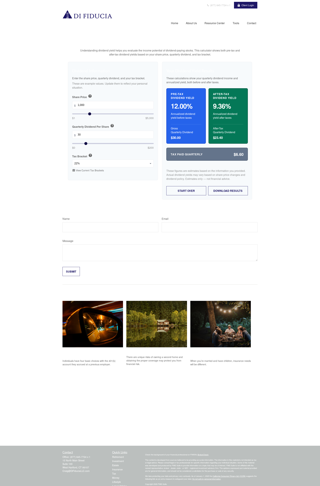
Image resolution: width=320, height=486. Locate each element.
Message (67, 241)
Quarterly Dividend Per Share (93, 126)
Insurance (117, 469)
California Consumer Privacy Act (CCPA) (229, 476)
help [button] (90, 96)
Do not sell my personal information (206, 479)
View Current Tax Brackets (88, 170)
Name (66, 219)
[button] (175, 22)
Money (115, 477)
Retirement (118, 457)
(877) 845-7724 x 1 (220, 5)
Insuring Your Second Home (146, 350)
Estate (115, 465)
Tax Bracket (82, 156)
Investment (118, 461)
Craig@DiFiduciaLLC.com (76, 471)
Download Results (227, 191)
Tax (114, 473)
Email (165, 219)
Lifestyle (116, 482)
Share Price (82, 96)
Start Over (186, 191)
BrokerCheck (203, 454)
